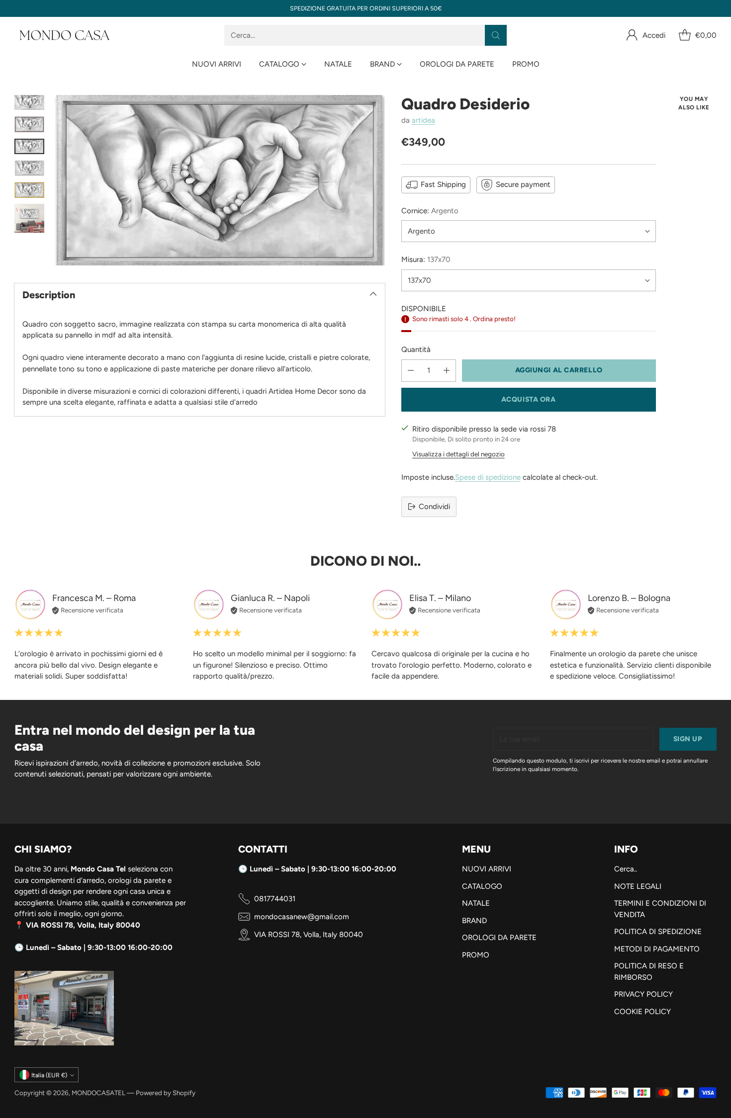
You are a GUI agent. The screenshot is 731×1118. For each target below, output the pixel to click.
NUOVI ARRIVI (486, 868)
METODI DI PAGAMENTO (657, 949)
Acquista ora (528, 399)
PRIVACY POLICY (643, 994)
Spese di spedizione (488, 477)
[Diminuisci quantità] (411, 370)
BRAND (474, 920)
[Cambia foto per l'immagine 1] (29, 102)
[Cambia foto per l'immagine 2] (29, 124)
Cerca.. (625, 868)
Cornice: (429, 210)
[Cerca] (496, 35)
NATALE (476, 903)
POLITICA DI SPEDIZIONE (658, 931)
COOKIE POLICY (642, 1011)
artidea (423, 120)
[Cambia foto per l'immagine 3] (29, 146)
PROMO (475, 954)
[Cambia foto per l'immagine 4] (29, 168)
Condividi (434, 506)
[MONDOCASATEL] (64, 35)
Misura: (426, 259)
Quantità (416, 349)
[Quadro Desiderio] (219, 180)
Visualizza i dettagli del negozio (458, 454)
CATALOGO (482, 886)
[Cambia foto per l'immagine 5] (29, 190)
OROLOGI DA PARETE (499, 937)
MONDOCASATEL (98, 1093)
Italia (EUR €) (49, 1075)
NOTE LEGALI (637, 886)
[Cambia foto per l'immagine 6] (29, 218)
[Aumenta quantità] (447, 370)
